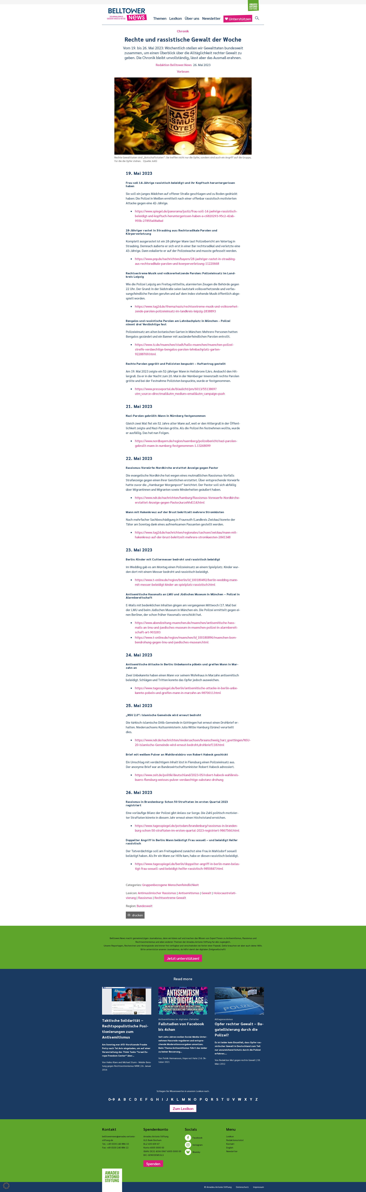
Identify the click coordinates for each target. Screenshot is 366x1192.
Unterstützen (240, 18)
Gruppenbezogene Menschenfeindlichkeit (170, 885)
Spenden (153, 1163)
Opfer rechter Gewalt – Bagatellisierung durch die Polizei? (239, 1027)
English (229, 1147)
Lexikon (175, 18)
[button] (6, 1185)
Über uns (192, 18)
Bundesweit (144, 906)
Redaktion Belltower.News (174, 65)
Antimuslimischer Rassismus (157, 893)
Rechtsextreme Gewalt (170, 898)
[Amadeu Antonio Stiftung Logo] (112, 1177)
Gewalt (206, 893)
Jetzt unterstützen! (183, 958)
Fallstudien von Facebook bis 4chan (181, 1025)
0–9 (111, 1099)
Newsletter (211, 18)
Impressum (258, 1186)
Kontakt (230, 1143)
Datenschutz (242, 1186)
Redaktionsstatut (235, 1140)
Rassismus (145, 898)
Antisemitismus (188, 893)
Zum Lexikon (183, 1108)
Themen (159, 18)
